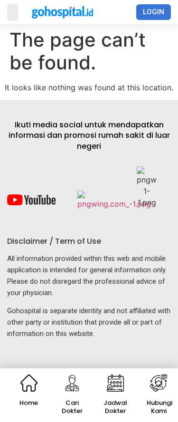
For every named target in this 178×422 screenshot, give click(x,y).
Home (28, 402)
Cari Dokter (72, 406)
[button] (12, 12)
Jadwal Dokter (115, 406)
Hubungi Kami (159, 406)
